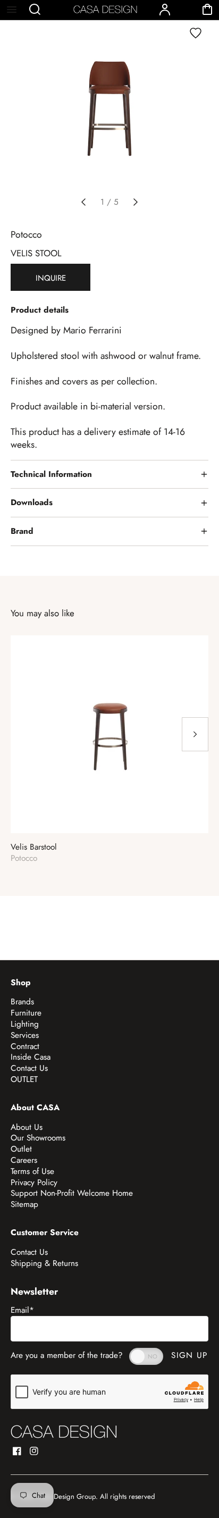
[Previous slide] (83, 202)
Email (22, 1310)
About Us (27, 1127)
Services (25, 1035)
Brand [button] (22, 531)
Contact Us (29, 1068)
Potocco (26, 234)
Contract (25, 1046)
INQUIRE (51, 278)
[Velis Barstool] (109, 734)
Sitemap (24, 1204)
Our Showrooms (38, 1138)
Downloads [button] (32, 502)
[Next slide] (135, 202)
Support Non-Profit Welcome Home (72, 1193)
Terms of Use (32, 1171)
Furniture (26, 1013)
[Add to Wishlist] (195, 33)
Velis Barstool (34, 847)
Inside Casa (30, 1057)
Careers (24, 1160)
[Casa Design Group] (64, 1431)
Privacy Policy (34, 1182)
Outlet (21, 1149)
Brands (22, 1002)
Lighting (25, 1024)
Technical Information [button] (51, 474)
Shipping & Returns (44, 1263)
